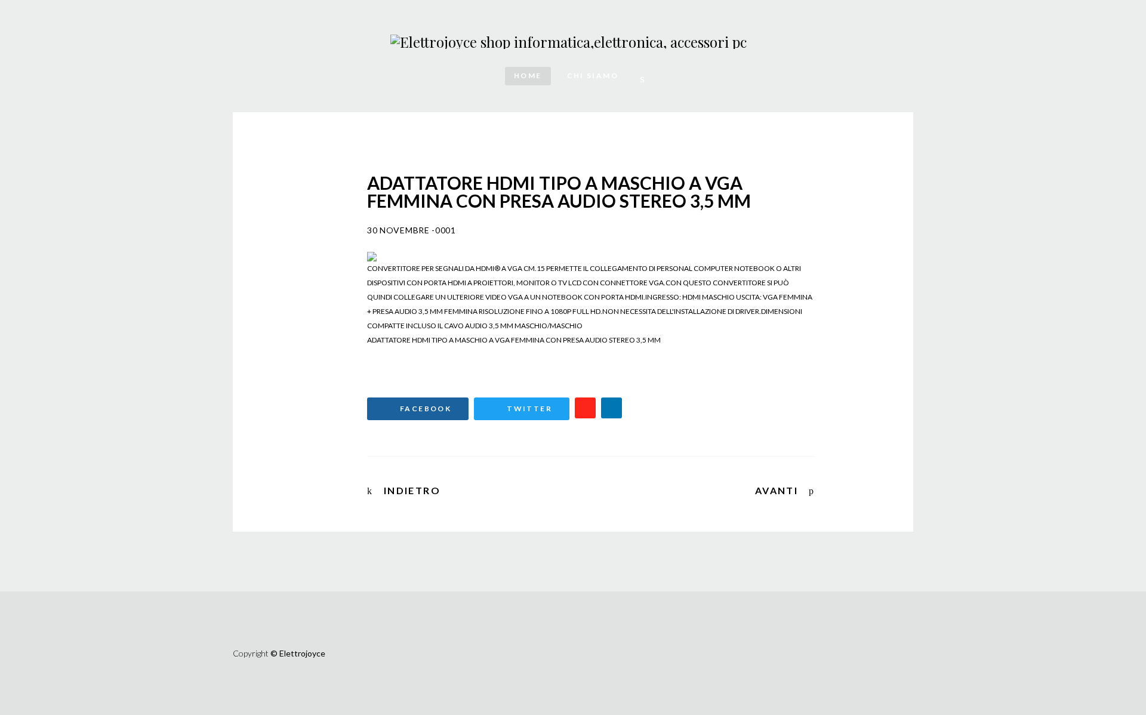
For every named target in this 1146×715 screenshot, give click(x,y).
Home (528, 75)
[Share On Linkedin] (611, 407)
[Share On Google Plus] (585, 407)
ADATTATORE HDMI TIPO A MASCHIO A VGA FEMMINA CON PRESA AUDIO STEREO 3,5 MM (514, 339)
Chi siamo (593, 75)
